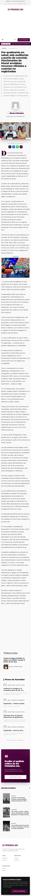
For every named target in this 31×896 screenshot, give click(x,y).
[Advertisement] (15, 25)
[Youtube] (18, 4)
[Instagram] (10, 4)
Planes (3, 868)
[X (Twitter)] (9, 146)
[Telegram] (20, 4)
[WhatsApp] (17, 146)
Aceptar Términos (19, 891)
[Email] (25, 4)
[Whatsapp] (22, 4)
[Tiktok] (15, 4)
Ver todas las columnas (15, 740)
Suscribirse (23, 39)
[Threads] (13, 4)
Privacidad (6, 891)
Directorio (16, 860)
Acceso (4, 870)
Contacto (16, 858)
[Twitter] (6, 4)
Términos (4, 860)
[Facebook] (8, 4)
